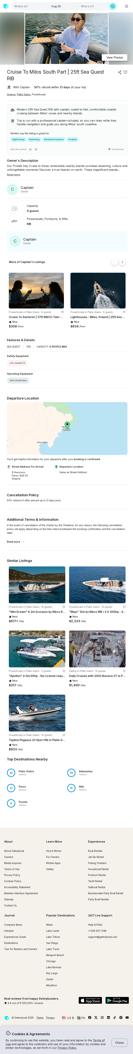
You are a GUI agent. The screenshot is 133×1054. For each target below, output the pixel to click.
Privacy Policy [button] (67, 1047)
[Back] (115, 262)
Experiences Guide (15, 936)
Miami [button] (49, 924)
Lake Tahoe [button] (53, 936)
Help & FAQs (95, 924)
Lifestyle (9, 930)
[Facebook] (89, 1018)
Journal (9, 915)
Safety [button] (50, 869)
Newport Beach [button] (55, 955)
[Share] (120, 72)
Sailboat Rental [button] (96, 887)
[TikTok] (114, 1018)
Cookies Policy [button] (12, 881)
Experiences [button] (96, 841)
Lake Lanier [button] (52, 930)
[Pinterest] (121, 1018)
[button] (36, 290)
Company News (13, 924)
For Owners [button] (52, 856)
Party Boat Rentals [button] (98, 899)
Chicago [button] (51, 961)
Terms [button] (39, 1017)
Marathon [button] (51, 985)
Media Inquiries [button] (12, 863)
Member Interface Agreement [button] (21, 893)
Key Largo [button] (52, 973)
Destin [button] (49, 979)
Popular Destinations (60, 915)
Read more (13, 541)
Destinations (11, 942)
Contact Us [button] (10, 905)
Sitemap (8, 899)
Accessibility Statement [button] (17, 887)
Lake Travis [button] (52, 949)
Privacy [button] (50, 1017)
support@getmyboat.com (102, 936)
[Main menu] (126, 6)
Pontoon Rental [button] (97, 875)
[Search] (113, 6)
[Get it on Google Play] (117, 1000)
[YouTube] (127, 1018)
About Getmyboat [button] (14, 850)
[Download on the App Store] (90, 1000)
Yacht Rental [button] (95, 881)
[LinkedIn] (108, 1018)
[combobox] (30, 6)
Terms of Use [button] (12, 869)
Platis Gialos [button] (23, 94)
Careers (8, 856)
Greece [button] (11, 94)
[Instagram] (102, 1018)
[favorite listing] (125, 72)
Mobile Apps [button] (53, 863)
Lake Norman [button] (53, 967)
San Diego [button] (52, 942)
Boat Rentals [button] (95, 850)
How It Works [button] (53, 850)
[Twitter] (96, 1018)
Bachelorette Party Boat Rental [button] (105, 893)
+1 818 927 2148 (97, 930)
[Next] (122, 262)
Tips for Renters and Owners (20, 949)
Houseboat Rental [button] (98, 869)
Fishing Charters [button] (97, 863)
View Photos (115, 57)
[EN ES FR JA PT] (81, 1018)
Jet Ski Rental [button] (96, 856)
